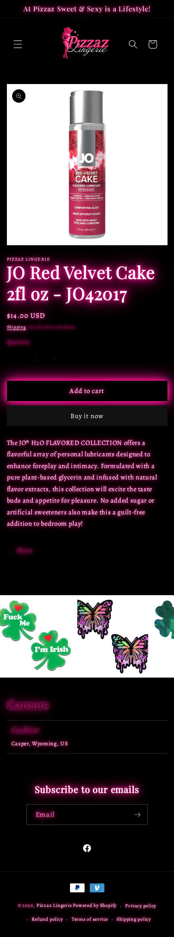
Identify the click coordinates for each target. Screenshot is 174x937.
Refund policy (47, 919)
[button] (18, 44)
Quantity (18, 342)
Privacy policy (140, 905)
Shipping (16, 327)
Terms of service (90, 919)
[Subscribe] (137, 814)
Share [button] (25, 550)
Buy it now (87, 416)
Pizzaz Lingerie (54, 905)
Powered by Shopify (95, 905)
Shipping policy (134, 919)
